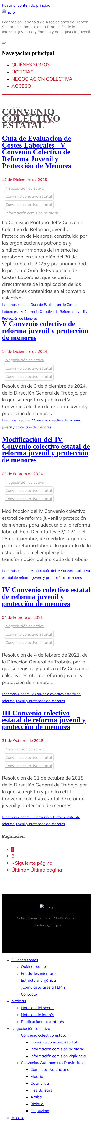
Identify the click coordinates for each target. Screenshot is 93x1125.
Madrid (37, 1076)
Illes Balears (41, 1090)
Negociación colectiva (41, 79)
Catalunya (40, 1083)
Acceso (21, 86)
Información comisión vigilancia (58, 1055)
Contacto (82, 935)
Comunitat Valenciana (50, 1069)
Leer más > (45, 312)
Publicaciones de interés (42, 1021)
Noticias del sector (37, 1007)
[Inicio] (8, 12)
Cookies (66, 935)
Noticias (22, 72)
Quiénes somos (30, 64)
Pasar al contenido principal (27, 5)
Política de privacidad (40, 935)
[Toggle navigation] (4, 43)
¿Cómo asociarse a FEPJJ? (43, 987)
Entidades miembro (38, 973)
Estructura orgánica (38, 980)
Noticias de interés (37, 1014)
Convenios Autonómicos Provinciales (53, 1062)
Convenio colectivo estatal (33, 121)
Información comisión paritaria (32, 213)
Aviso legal (12, 935)
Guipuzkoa (40, 1110)
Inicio (16, 107)
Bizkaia (37, 1103)
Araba (36, 1096)
